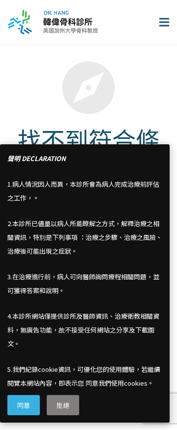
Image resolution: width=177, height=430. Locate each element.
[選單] (164, 22)
